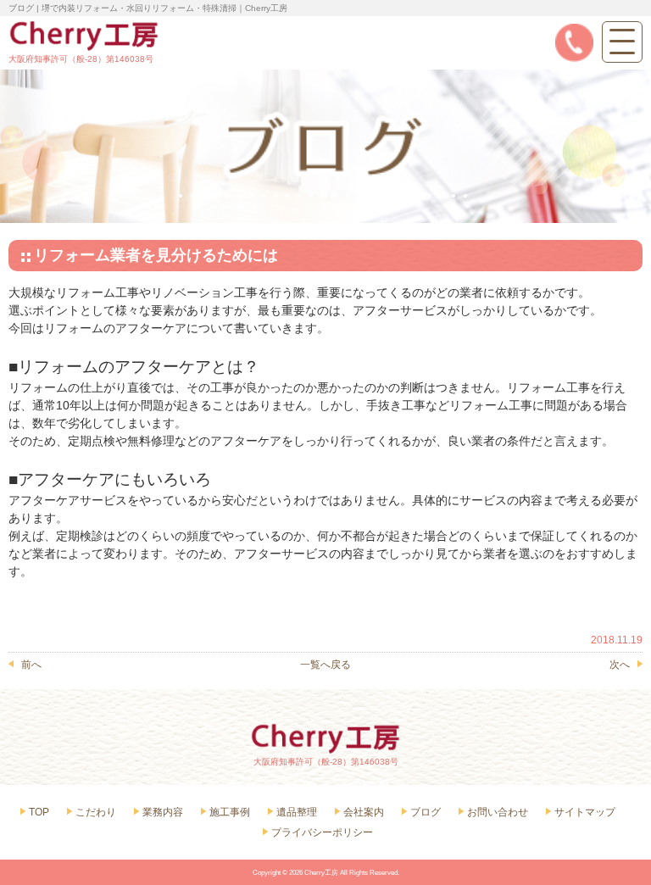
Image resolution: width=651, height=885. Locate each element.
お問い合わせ (497, 812)
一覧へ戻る (325, 665)
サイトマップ (584, 812)
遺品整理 (296, 812)
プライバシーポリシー (322, 832)
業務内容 (162, 812)
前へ (31, 665)
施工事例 (229, 812)
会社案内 (363, 812)
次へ (619, 665)
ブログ (425, 812)
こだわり (95, 812)
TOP (39, 812)
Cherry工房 (321, 872)
